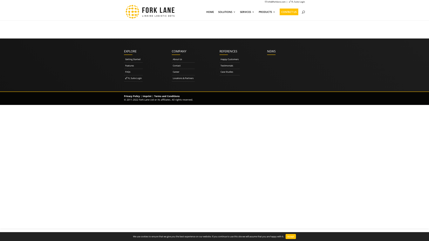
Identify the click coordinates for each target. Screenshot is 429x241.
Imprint (147, 96)
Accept (290, 236)
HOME (210, 12)
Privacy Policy (132, 96)
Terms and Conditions (167, 96)
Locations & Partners (183, 78)
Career (176, 71)
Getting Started (132, 59)
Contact (177, 65)
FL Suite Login (297, 2)
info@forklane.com (275, 2)
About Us (177, 59)
